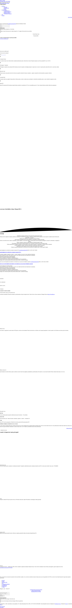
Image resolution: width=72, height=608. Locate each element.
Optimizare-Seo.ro (58, 603)
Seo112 (66, 603)
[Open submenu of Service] (4, 6)
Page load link (2, 606)
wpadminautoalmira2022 (12, 23)
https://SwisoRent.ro (51, 294)
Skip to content (2, 0)
